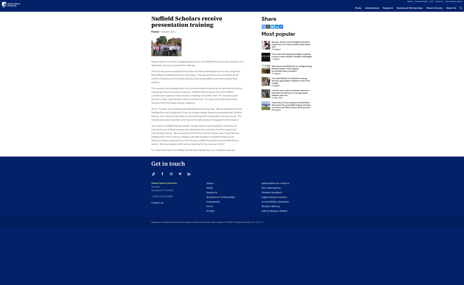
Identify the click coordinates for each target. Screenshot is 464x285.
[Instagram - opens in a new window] (171, 174)
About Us (451, 8)
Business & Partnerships (410, 8)
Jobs (453, 1)
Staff (431, 1)
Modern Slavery (270, 206)
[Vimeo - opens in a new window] (180, 174)
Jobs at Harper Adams (274, 211)
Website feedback (271, 192)
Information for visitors (275, 183)
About (210, 183)
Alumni (410, 1)
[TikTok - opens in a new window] (153, 174)
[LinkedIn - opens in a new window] (189, 174)
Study (358, 8)
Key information (271, 188)
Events (210, 211)
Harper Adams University (164, 183)
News (209, 206)
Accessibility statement (275, 201)
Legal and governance (274, 197)
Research (388, 8)
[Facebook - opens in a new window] (162, 174)
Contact (439, 1)
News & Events (434, 8)
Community (213, 201)
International (372, 8)
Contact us (157, 202)
